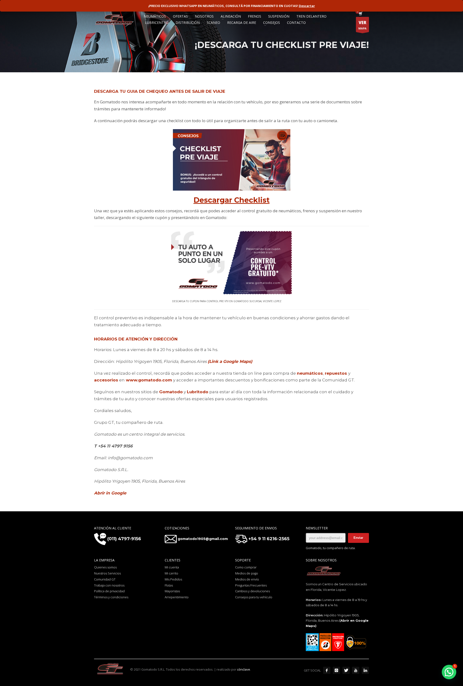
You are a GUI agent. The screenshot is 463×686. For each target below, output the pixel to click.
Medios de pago (246, 573)
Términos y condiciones (111, 597)
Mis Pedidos (173, 579)
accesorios (106, 380)
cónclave (243, 669)
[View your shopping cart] (360, 14)
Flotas (169, 585)
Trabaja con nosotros (109, 585)
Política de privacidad (109, 591)
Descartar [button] (307, 6)
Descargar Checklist (232, 200)
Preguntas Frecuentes (251, 585)
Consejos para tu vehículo (253, 597)
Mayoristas (172, 591)
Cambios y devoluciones (252, 591)
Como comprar (246, 567)
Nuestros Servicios (107, 573)
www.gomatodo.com (149, 380)
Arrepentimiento (177, 597)
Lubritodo (197, 391)
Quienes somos (105, 567)
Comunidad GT (105, 579)
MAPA (362, 25)
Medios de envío (247, 579)
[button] (449, 672)
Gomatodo (171, 391)
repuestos (336, 373)
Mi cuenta (172, 567)
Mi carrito (171, 573)
